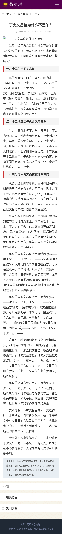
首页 (8, 14)
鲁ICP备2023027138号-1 (40, 528)
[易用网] (15, 7)
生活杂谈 (23, 14)
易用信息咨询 (33, 524)
